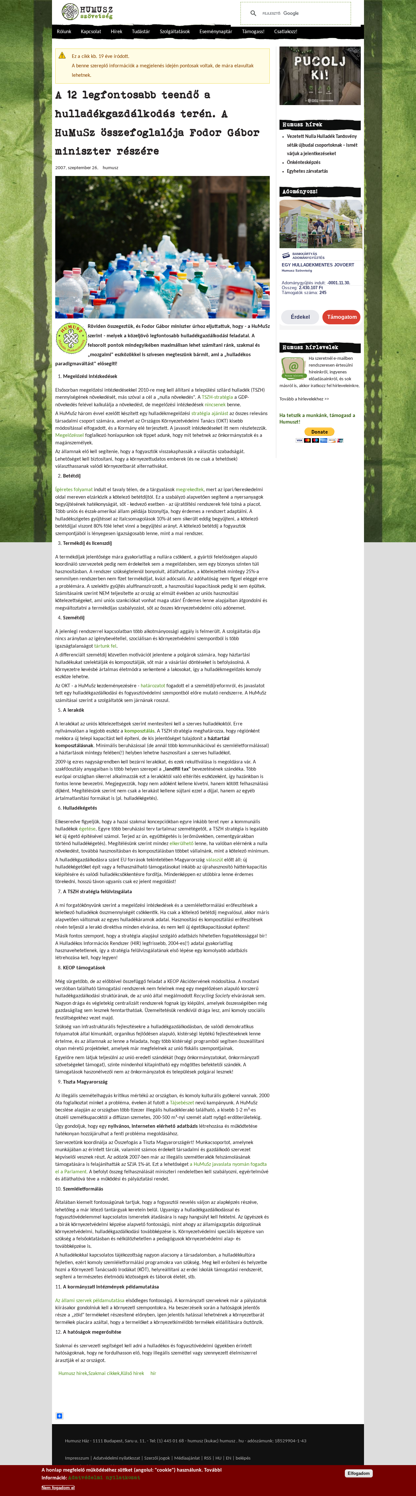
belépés (243, 1458)
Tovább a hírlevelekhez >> (304, 399)
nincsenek (215, 405)
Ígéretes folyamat (74, 489)
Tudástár (141, 31)
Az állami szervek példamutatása (89, 1300)
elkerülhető (181, 843)
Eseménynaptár (216, 31)
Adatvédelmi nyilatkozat (116, 1458)
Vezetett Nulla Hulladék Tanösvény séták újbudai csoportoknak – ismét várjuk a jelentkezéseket (322, 145)
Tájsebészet (182, 1103)
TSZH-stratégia (217, 397)
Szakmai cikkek (104, 1373)
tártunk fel (105, 646)
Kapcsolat (91, 31)
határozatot (153, 686)
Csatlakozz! (285, 31)
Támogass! (253, 31)
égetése (87, 829)
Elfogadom (359, 1473)
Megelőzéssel (69, 435)
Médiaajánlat (187, 1458)
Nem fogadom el (58, 1487)
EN (228, 1458)
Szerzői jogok (157, 1458)
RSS (207, 1458)
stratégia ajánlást (209, 413)
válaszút (214, 860)
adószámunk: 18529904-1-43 (276, 1441)
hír (153, 1373)
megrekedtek (189, 489)
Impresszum (77, 1458)
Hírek (116, 31)
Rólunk (64, 31)
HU (218, 1458)
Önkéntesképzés (303, 162)
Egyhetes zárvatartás (307, 171)
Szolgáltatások (175, 31)
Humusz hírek (72, 1373)
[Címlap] (87, 11)
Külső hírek (132, 1373)
